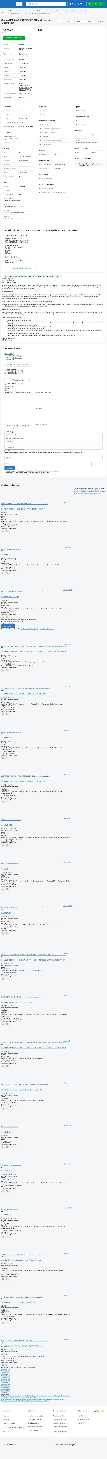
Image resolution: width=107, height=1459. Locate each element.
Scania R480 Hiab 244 (10, 597)
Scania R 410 (6, 825)
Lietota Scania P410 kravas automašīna (14, 1399)
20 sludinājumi (17, 358)
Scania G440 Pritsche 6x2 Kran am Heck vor (18, 1302)
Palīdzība (6, 1419)
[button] (62, 21)
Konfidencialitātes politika (36, 1419)
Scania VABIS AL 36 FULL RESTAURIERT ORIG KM (21, 1090)
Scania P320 (6, 1215)
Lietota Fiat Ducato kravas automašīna (27, 1401)
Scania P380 (6, 913)
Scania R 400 (6, 555)
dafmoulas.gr (8, 386)
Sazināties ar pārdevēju (14, 37)
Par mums (6, 1416)
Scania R (4, 869)
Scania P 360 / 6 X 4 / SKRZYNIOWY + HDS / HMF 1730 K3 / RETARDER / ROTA (33, 651)
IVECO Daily (44, 1401)
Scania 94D (5, 1132)
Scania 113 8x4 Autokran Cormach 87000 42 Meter (21, 1260)
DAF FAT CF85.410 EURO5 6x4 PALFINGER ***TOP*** (23, 509)
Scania (21, 44)
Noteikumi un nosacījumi (36, 1416)
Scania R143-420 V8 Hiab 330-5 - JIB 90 (17, 1002)
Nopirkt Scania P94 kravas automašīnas (41, 1399)
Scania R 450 (6, 1171)
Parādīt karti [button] (40, 408)
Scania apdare (93, 490)
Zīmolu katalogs (33, 1430)
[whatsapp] (5, 376)
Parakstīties (8, 626)
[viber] (8, 376)
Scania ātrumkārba (90, 491)
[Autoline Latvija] (8, 4)
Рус (8, 1431)
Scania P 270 (6, 737)
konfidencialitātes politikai (32, 471)
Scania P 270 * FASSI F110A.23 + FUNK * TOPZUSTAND (23, 694)
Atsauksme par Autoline (35, 1426)
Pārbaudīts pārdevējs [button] (15, 356)
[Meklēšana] (27, 4)
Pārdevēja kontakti (9, 1423)
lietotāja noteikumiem (50, 471)
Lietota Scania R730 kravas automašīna (23, 1397)
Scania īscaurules (95, 493)
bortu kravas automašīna (23, 55)
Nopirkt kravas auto (20, 1396)
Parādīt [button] (20, 373)
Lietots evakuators (7, 1396)
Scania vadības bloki (81, 490)
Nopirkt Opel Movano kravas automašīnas (41, 1396)
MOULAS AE (8, 354)
